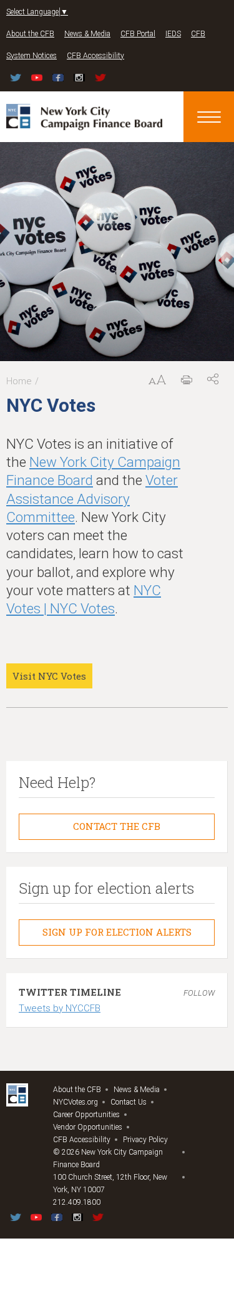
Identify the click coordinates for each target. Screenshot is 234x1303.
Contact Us (128, 1102)
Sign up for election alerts (117, 932)
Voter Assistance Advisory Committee (92, 498)
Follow (199, 993)
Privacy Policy (145, 1139)
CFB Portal (137, 33)
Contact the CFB (116, 826)
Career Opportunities (86, 1114)
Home (19, 381)
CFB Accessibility (95, 55)
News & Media (87, 33)
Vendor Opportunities (87, 1127)
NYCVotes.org (75, 1102)
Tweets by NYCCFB (59, 1008)
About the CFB (30, 33)
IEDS (173, 33)
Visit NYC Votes (49, 676)
